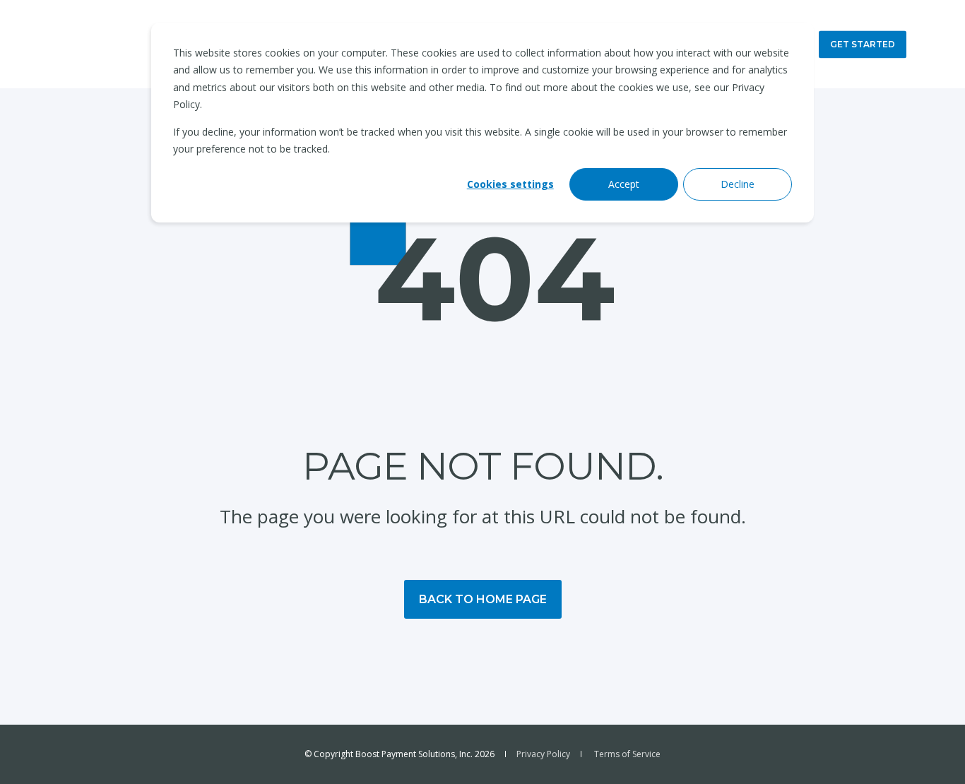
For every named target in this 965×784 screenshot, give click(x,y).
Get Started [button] (862, 44)
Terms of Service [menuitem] (627, 754)
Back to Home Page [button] (483, 599)
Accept (623, 184)
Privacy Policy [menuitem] (543, 754)
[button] (930, 749)
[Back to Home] (99, 44)
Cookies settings (510, 184)
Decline (737, 184)
